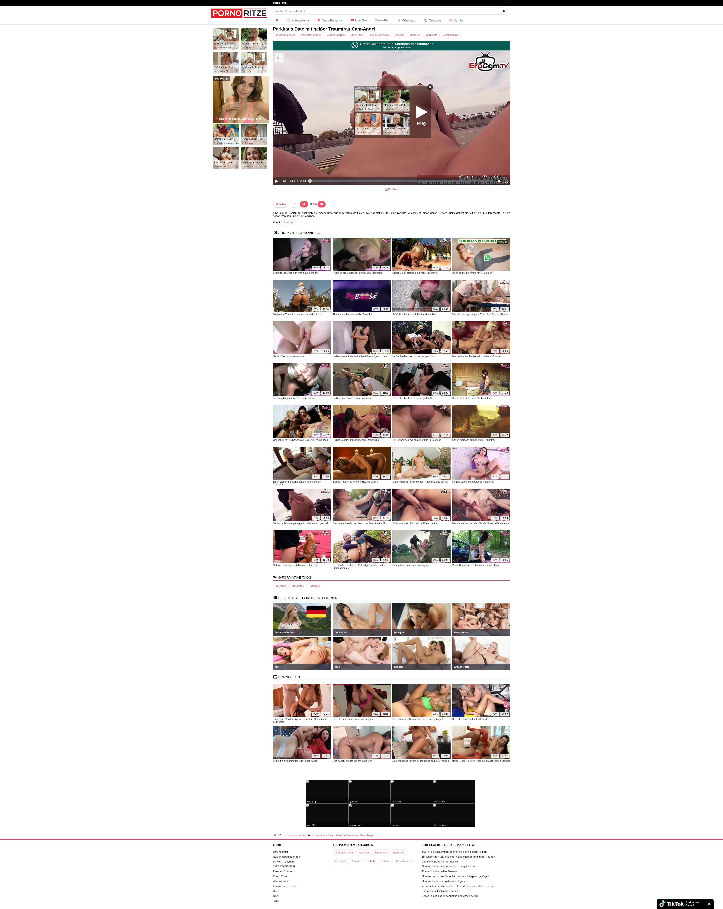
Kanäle (458, 20)
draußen (415, 34)
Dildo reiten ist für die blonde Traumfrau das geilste (420, 481)
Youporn (356, 860)
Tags (276, 900)
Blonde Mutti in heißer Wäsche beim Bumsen (476, 356)
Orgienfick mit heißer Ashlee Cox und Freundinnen (300, 439)
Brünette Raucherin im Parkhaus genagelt (295, 272)
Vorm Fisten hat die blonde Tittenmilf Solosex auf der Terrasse (459, 886)
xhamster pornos (311, 34)
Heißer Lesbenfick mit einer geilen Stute (414, 398)
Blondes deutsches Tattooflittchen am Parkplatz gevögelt (455, 876)
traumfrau (298, 585)
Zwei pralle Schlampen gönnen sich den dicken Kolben (454, 851)
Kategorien (299, 20)
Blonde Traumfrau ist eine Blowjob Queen (355, 481)
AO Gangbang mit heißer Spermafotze (294, 398)
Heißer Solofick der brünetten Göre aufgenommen (360, 356)
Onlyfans (434, 20)
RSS (275, 890)
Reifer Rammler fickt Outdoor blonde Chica (475, 565)
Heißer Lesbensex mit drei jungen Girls (413, 356)
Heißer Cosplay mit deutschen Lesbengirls (356, 439)
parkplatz (431, 34)
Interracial (398, 852)
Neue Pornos (330, 20)
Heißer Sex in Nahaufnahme (288, 356)
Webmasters (280, 881)
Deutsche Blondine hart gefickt (440, 861)
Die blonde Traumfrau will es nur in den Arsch (297, 314)
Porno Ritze (280, 876)
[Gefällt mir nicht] (321, 204)
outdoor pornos (336, 34)
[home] (275, 835)
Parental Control (282, 871)
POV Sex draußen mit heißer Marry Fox (414, 314)
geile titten (357, 34)
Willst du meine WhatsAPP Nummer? (472, 272)
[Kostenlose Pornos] (239, 19)
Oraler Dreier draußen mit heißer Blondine (415, 272)
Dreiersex (381, 852)
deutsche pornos (285, 34)
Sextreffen (382, 20)
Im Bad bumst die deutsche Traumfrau (473, 481)
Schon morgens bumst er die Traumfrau (473, 439)
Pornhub (340, 860)
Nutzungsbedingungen (286, 856)
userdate (280, 585)
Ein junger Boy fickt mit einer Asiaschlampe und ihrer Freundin (459, 856)
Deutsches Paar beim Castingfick (410, 565)
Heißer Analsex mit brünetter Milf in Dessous (416, 439)
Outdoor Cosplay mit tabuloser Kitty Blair (295, 565)
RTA (275, 895)
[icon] (277, 20)
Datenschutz (280, 851)
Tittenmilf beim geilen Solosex (439, 871)
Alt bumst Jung (344, 852)
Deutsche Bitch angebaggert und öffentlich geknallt (301, 523)
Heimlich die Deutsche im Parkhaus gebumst (357, 272)
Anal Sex (364, 852)
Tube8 (371, 860)
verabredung (450, 34)
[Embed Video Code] (294, 204)
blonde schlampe (379, 34)
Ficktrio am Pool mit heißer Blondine (352, 314)
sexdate (315, 585)
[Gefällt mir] (304, 204)
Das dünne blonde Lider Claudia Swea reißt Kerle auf (480, 523)
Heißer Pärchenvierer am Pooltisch (352, 398)
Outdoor (385, 860)
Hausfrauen (403, 860)
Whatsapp (408, 20)
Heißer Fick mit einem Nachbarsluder (472, 398)
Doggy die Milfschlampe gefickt (440, 890)
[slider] (401, 181)
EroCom (289, 222)
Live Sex (360, 20)
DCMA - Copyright (283, 861)
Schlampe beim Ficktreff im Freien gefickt (415, 523)
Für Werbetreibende (285, 886)
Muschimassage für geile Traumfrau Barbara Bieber (480, 314)
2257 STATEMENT (284, 866)
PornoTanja (279, 2)
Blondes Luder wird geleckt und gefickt (445, 881)
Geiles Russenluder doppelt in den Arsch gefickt (450, 895)
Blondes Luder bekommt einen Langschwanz (448, 866)
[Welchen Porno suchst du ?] (504, 11)
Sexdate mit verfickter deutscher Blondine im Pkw (360, 523)
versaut (400, 34)
